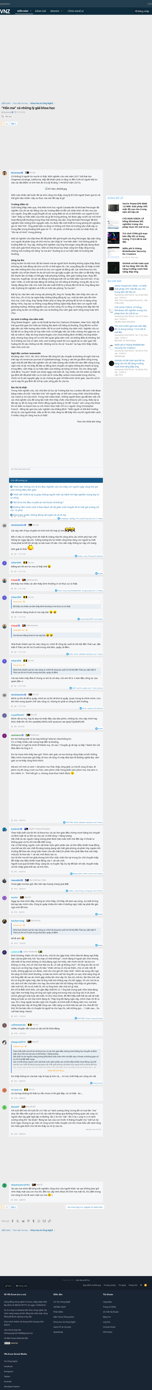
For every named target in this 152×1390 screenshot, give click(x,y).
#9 (15, 726)
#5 (15, 617)
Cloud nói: (17, 601)
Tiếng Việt (22, 1285)
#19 (16, 1134)
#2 (15, 554)
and (91, 619)
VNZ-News (107, 1332)
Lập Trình (119, 374)
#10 (16, 820)
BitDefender (120, 356)
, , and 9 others (84, 822)
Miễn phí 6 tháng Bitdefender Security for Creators (130, 346)
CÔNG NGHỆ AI (76, 10)
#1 (15, 516)
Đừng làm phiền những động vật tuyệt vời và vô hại (39, 514)
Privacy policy (110, 1285)
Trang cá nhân (109, 1306)
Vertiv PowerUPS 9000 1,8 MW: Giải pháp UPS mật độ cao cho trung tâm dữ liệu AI (131, 288)
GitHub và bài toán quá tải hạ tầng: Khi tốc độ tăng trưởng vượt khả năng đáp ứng (129, 363)
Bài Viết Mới (114, 281)
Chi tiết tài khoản (111, 1311)
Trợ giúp (122, 1285)
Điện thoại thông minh (63, 1317)
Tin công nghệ (10, 1361)
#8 (15, 706)
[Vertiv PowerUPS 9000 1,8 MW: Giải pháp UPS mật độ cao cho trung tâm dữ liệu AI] (111, 288)
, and (90, 556)
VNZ (150, 3)
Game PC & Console (62, 1327)
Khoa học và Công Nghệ (64, 1322)
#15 (16, 1016)
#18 (16, 1098)
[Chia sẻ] (12, 516)
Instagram (8, 1371)
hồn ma (8, 116)
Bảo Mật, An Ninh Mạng (125, 340)
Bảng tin (107, 1317)
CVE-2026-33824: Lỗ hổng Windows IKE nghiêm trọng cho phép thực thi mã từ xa (131, 310)
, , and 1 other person (87, 688)
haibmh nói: (18, 1046)
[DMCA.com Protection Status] (11, 1344)
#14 (16, 943)
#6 (15, 652)
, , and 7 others (86, 654)
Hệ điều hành (59, 1306)
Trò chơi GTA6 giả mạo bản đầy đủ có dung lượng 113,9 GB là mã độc (131, 329)
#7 (15, 686)
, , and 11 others (81, 518)
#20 (16, 1200)
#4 (15, 588)
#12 (16, 889)
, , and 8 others (88, 873)
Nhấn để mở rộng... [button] (56, 1070)
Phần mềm (58, 1311)
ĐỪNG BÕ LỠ (115, 198)
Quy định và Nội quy (92, 1285)
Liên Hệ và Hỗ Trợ (83, 1280)
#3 (15, 571)
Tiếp (12, 123)
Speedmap (58, 1332)
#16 (16, 1033)
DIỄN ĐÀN (22, 10)
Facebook (8, 1366)
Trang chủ (133, 1285)
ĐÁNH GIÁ (40, 10)
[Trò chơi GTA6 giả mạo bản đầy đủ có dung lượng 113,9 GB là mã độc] (111, 329)
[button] (31, 11)
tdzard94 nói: (19, 630)
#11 (16, 871)
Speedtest (5, 3)
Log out (106, 1322)
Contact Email (109, 1327)
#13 (16, 912)
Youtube (7, 1381)
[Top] (141, 1285)
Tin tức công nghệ (61, 1301)
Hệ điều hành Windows (125, 321)
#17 (16, 1081)
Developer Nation (12, 1386)
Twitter (7, 1376)
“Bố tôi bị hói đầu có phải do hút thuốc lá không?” (38, 502)
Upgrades (107, 1301)
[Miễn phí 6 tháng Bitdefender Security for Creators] (111, 347)
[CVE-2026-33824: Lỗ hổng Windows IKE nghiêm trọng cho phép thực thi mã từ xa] (111, 310)
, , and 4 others (85, 891)
